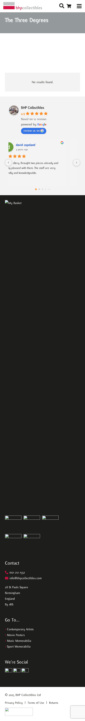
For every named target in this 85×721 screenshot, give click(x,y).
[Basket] (68, 6)
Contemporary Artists (20, 629)
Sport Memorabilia (19, 646)
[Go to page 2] (42, 189)
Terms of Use (36, 703)
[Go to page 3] (45, 189)
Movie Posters (16, 635)
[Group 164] (16, 671)
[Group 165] (25, 671)
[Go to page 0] (36, 189)
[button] (61, 6)
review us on (32, 130)
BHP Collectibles (32, 107)
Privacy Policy (14, 703)
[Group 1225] (19, 712)
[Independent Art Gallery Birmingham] (22, 6)
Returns (53, 703)
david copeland (35, 145)
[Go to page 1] (39, 189)
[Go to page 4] (49, 189)
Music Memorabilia (19, 641)
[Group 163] (8, 671)
